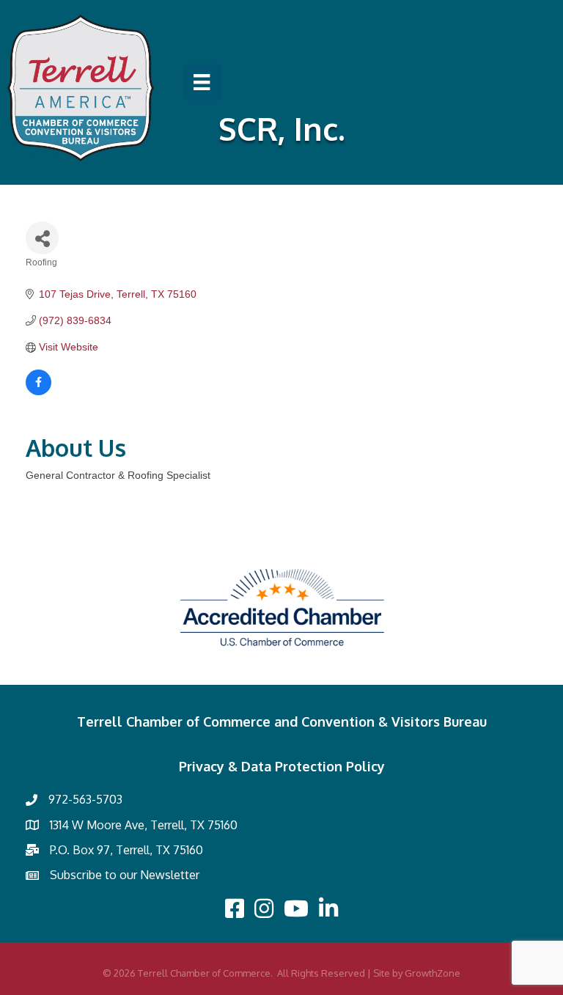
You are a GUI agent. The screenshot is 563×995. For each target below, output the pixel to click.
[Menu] (201, 82)
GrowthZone (432, 973)
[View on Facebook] (38, 391)
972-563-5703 (85, 799)
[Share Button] (42, 237)
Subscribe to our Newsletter (124, 874)
